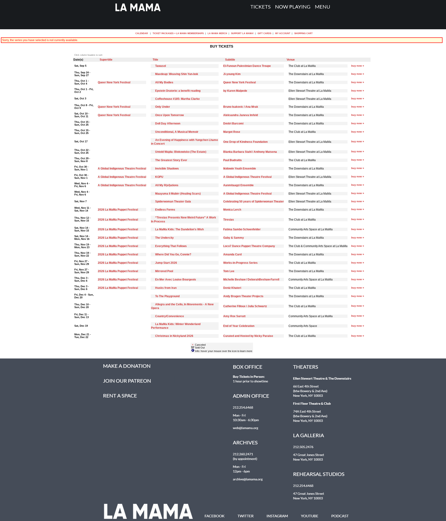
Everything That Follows (171, 246)
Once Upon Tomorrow (169, 115)
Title (155, 59)
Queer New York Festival (114, 82)
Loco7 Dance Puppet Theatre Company (249, 246)
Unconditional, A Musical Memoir (176, 132)
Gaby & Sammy (233, 237)
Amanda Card (232, 254)
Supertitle (106, 59)
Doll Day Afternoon (167, 123)
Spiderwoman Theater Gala (173, 201)
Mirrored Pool (164, 271)
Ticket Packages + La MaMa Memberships (178, 33)
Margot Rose (231, 132)
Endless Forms (165, 209)
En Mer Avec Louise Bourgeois (175, 279)
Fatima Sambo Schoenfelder (242, 229)
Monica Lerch (232, 209)
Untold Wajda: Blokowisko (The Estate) (180, 151)
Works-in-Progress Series (240, 262)
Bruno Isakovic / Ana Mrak (240, 106)
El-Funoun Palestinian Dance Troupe (247, 66)
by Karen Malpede (235, 90)
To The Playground (167, 296)
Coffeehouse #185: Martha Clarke (177, 99)
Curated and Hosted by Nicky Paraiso (248, 336)
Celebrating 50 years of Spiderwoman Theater (253, 201)
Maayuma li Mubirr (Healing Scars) (178, 193)
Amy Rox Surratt (234, 316)
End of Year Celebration (238, 326)
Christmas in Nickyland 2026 (174, 336)
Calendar (141, 33)
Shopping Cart (303, 33)
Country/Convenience (169, 316)
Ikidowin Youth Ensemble (239, 168)
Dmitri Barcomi (233, 123)
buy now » (357, 65)
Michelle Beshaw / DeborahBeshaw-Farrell (251, 279)
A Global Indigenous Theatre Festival (122, 168)
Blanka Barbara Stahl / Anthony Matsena (250, 151)
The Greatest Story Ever (171, 160)
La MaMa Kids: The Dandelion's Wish (179, 229)
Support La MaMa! (242, 33)
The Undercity (164, 237)
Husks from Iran (166, 288)
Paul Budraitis (232, 160)
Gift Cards (264, 33)
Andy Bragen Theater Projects (243, 296)
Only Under (162, 106)
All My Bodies (164, 82)
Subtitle (230, 59)
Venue (291, 59)
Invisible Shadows (167, 168)
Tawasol (160, 66)
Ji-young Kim (232, 74)
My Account (282, 33)
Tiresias (228, 219)
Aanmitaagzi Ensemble (238, 185)
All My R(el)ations (166, 185)
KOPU (159, 177)
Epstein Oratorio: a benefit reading (177, 90)
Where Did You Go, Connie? (173, 254)
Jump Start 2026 (166, 262)
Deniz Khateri (232, 288)
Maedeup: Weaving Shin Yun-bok (176, 74)
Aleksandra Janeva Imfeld (240, 115)
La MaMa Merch (217, 33)
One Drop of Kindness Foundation (245, 141)
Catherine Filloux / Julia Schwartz (245, 306)
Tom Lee (228, 271)
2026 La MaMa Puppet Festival (118, 209)
